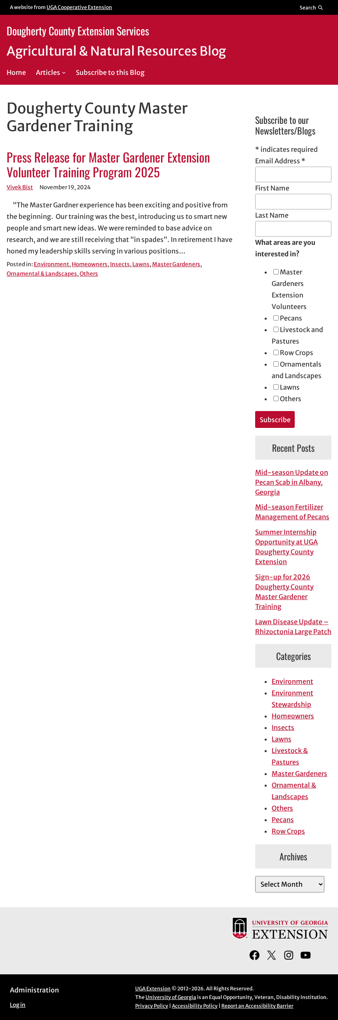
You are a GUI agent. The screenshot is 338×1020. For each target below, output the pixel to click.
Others (89, 273)
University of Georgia (171, 997)
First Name (272, 188)
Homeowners (90, 264)
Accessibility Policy (195, 1006)
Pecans (291, 318)
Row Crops (296, 353)
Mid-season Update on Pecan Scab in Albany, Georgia (291, 482)
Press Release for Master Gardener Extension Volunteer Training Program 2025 (108, 165)
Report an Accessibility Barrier (257, 1006)
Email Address (280, 161)
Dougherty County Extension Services (78, 30)
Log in (18, 1004)
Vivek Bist (20, 187)
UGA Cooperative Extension (79, 7)
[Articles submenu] (64, 72)
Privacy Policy (151, 1006)
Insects (120, 264)
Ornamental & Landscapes (42, 273)
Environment (51, 264)
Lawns (141, 264)
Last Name (272, 215)
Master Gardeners (176, 264)
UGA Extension (153, 988)
